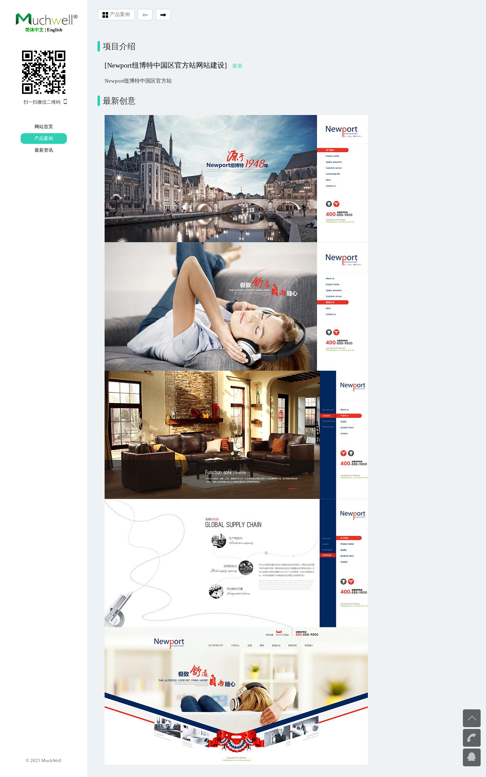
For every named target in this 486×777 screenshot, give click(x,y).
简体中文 (34, 29)
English (54, 29)
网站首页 (44, 126)
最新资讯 (44, 150)
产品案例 (44, 138)
